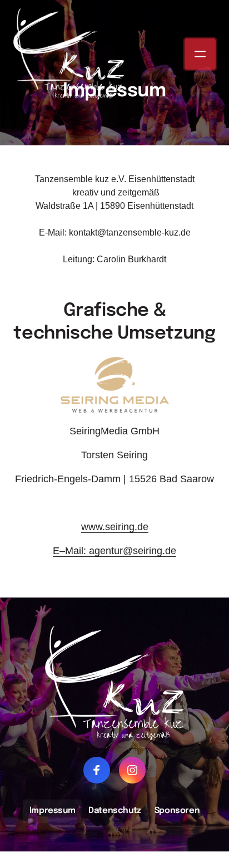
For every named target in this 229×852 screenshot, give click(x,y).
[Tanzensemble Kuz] (115, 385)
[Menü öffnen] (200, 54)
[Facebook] (96, 770)
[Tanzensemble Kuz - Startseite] (69, 54)
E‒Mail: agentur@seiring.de (114, 550)
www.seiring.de (114, 526)
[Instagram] (132, 770)
